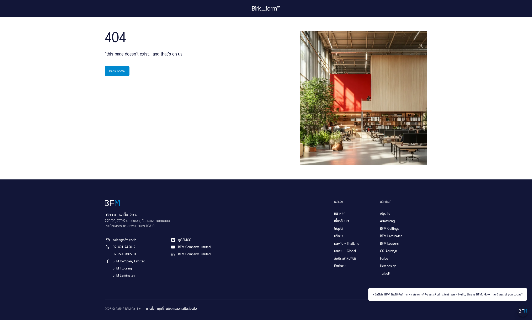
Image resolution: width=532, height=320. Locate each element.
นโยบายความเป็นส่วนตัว (181, 308)
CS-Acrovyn (388, 251)
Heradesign (388, 266)
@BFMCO (185, 240)
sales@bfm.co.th (124, 240)
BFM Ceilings (389, 228)
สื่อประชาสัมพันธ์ (345, 258)
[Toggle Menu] (523, 311)
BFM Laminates (124, 275)
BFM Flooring (122, 268)
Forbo (384, 258)
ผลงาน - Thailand (346, 243)
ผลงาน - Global (345, 251)
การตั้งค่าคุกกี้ (155, 308)
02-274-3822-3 (124, 254)
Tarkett (385, 273)
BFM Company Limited (129, 261)
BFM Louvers (389, 243)
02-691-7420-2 (124, 247)
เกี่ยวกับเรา (341, 221)
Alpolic (385, 213)
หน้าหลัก (340, 213)
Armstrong (387, 221)
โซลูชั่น (338, 228)
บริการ (338, 236)
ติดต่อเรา (340, 266)
